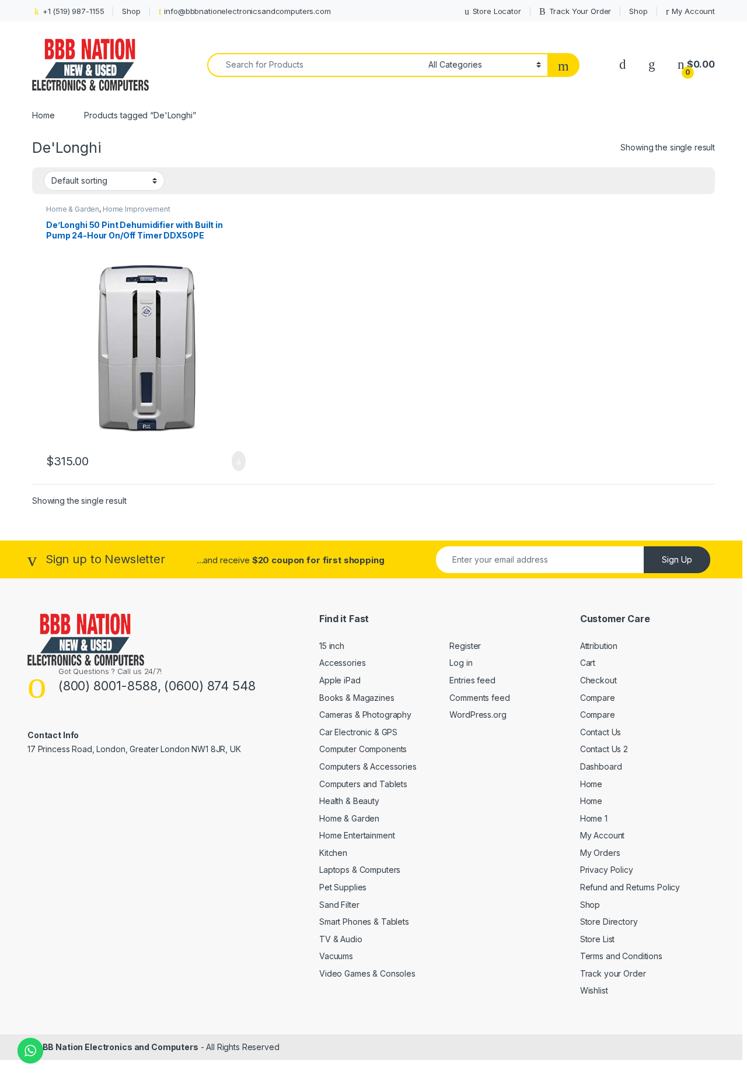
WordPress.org (477, 715)
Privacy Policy (606, 870)
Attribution (598, 646)
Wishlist (594, 990)
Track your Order (613, 973)
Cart (587, 663)
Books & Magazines (357, 698)
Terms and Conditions (621, 956)
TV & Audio (340, 939)
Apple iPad (340, 680)
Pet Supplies (342, 887)
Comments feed (479, 698)
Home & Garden (72, 209)
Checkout (598, 680)
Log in (460, 663)
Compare (597, 698)
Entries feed (472, 680)
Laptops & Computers (359, 870)
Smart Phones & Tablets (364, 921)
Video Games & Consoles (367, 973)
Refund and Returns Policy (630, 887)
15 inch (331, 646)
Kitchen (333, 853)
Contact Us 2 (604, 749)
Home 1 (594, 818)
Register (465, 646)
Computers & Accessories (368, 766)
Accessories (342, 663)
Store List (597, 939)
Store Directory (609, 921)
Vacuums (336, 956)
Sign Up (677, 559)
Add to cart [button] (238, 461)
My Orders (600, 853)
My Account (693, 11)
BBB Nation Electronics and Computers (117, 1047)
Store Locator (497, 11)
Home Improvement (136, 209)
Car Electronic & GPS (358, 732)
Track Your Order (580, 11)
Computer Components (363, 749)
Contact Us (601, 732)
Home (43, 115)
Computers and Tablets (363, 784)
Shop (131, 11)
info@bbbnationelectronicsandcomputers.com (247, 11)
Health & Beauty (349, 801)
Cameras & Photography (365, 715)
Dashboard (601, 766)
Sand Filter (339, 905)
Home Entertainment (357, 835)
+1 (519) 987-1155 (73, 11)
